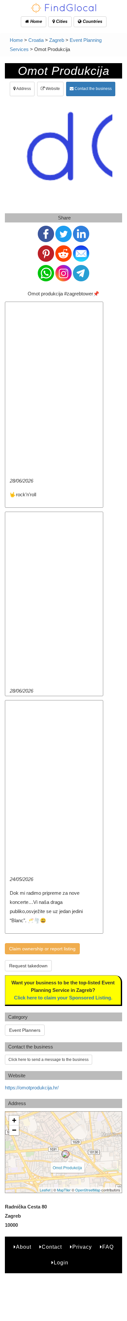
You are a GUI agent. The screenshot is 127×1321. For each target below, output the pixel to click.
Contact (52, 1247)
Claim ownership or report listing (42, 948)
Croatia (36, 40)
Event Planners (24, 1030)
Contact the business (93, 88)
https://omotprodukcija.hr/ (32, 1087)
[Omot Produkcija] (65, 1154)
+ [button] (14, 1120)
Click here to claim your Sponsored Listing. (63, 997)
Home (35, 21)
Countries (91, 21)
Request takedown (28, 965)
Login (61, 1262)
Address (23, 88)
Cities (61, 21)
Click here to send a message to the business (48, 1059)
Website (52, 88)
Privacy (82, 1247)
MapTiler (64, 1189)
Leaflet (45, 1189)
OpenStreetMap (87, 1189)
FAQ (108, 1247)
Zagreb (56, 40)
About (23, 1247)
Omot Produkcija (67, 1167)
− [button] (14, 1130)
